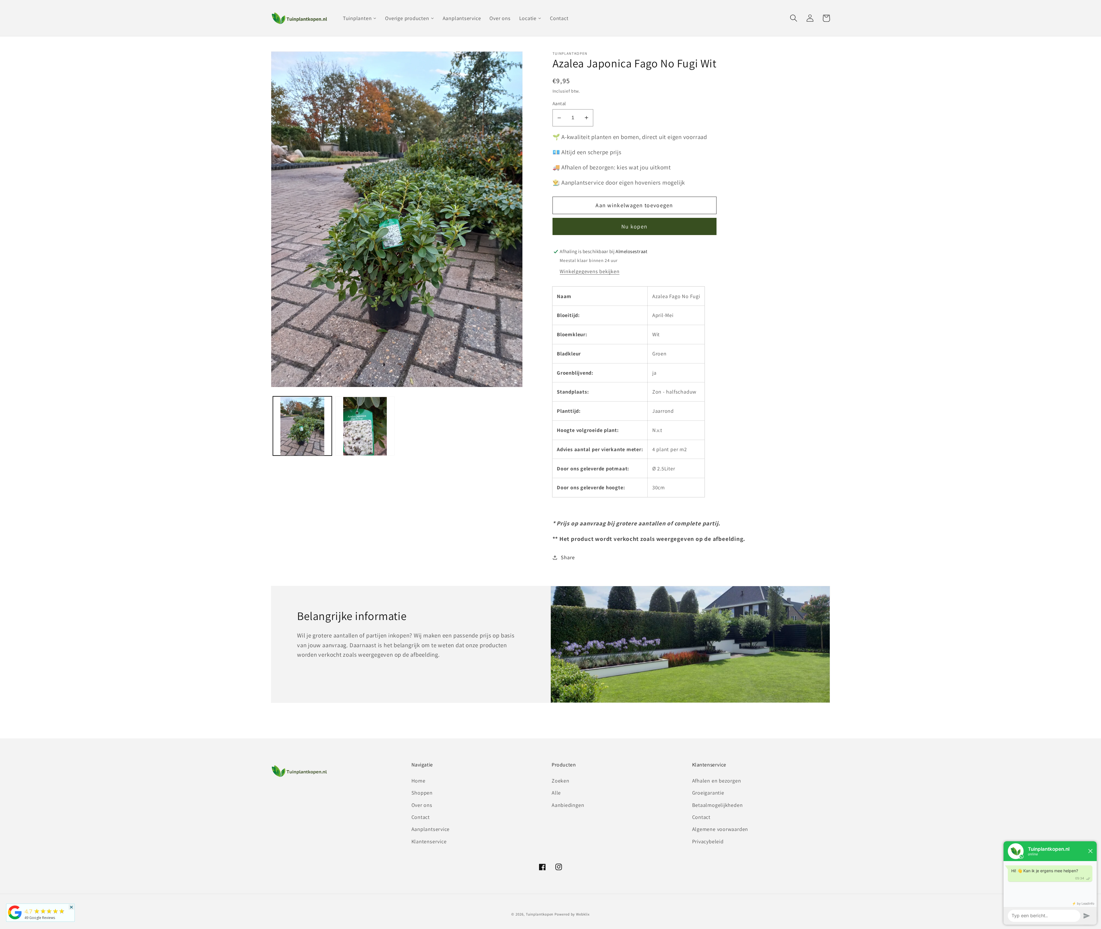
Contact (420, 816)
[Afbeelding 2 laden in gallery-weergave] (365, 426)
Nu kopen (634, 226)
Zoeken (560, 780)
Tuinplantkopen (540, 914)
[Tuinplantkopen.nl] (15, 919)
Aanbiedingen (568, 804)
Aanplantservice (430, 829)
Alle (556, 792)
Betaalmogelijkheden (717, 804)
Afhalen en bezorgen (716, 780)
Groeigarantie (708, 792)
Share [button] (568, 557)
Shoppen (422, 792)
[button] (793, 18)
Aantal (559, 103)
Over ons (421, 804)
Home (418, 780)
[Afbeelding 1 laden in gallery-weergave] (302, 426)
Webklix (582, 914)
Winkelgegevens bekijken (589, 271)
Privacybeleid (708, 841)
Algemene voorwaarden (720, 829)
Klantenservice (429, 841)
